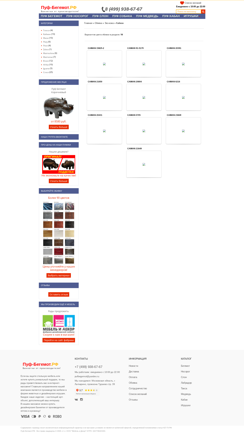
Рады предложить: (58, 311)
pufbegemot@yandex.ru (87, 376)
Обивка (98, 23)
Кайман (47, 34)
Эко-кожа (109, 23)
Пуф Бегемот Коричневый (58, 90)
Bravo (46, 60)
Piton (45, 45)
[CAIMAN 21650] (104, 97)
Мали (46, 38)
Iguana (46, 68)
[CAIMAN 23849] (183, 130)
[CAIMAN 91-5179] (144, 63)
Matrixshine (48, 53)
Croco (46, 72)
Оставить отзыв (59, 294)
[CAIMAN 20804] (144, 97)
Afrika (46, 64)
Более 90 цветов (58, 197)
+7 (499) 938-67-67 (88, 367)
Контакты (81, 358)
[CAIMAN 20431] (104, 130)
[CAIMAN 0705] (144, 130)
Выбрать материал (59, 275)
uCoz (64, 431)
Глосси (46, 30)
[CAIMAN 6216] (183, 97)
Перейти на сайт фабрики (59, 340)
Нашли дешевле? (58, 151)
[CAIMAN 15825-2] (104, 63)
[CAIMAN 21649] (144, 164)
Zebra (46, 49)
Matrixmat (48, 57)
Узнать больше (58, 127)
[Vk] (77, 400)
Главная (88, 23)
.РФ (59, 7)
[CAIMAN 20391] (183, 63)
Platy (45, 41)
